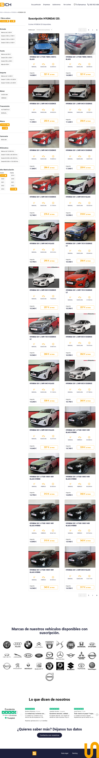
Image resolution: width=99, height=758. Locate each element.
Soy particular (36, 5)
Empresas (46, 5)
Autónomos (56, 5)
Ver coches (67, 5)
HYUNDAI (14, 12)
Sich (1, 12)
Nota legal (64, 753)
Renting (75, 753)
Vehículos (7, 12)
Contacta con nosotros (49, 735)
